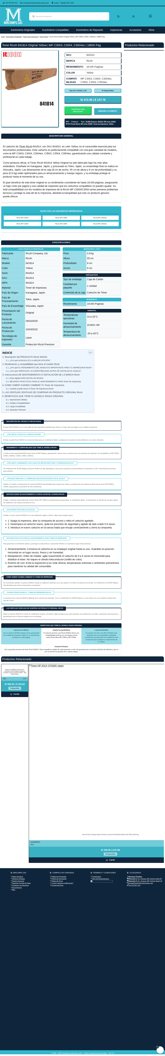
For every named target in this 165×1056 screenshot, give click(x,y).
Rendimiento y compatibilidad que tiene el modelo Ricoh (32, 364)
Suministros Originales (23, 30)
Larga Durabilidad (17, 406)
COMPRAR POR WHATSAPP (78, 110)
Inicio (3, 37)
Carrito (16, 694)
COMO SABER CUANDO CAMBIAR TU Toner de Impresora (34, 385)
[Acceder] (138, 16)
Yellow (111, 124)
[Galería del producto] (29, 78)
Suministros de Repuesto (89, 30)
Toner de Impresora (100, 124)
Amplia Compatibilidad (19, 403)
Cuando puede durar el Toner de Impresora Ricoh (32, 389)
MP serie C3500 (86, 124)
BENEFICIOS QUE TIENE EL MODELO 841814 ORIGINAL (34, 396)
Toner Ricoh (44, 37)
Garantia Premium (18, 410)
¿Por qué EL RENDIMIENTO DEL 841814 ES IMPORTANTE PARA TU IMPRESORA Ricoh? (51, 367)
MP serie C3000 (110, 121)
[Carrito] (118, 16)
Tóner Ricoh (25, 146)
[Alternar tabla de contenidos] (89, 352)
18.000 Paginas (91, 121)
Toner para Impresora (30, 37)
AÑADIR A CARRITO (107, 111)
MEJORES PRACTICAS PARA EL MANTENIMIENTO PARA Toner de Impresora (45, 381)
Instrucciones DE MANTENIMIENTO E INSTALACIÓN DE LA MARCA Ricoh (42, 374)
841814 (100, 121)
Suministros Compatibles (55, 30)
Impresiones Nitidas (18, 400)
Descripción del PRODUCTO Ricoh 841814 (26, 357)
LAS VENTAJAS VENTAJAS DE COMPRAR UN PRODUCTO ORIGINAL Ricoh (43, 392)
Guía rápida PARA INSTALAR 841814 (26, 378)
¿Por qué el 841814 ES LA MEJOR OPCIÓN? (30, 360)
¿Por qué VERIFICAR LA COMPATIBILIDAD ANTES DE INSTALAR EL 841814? (45, 371)
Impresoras (116, 30)
